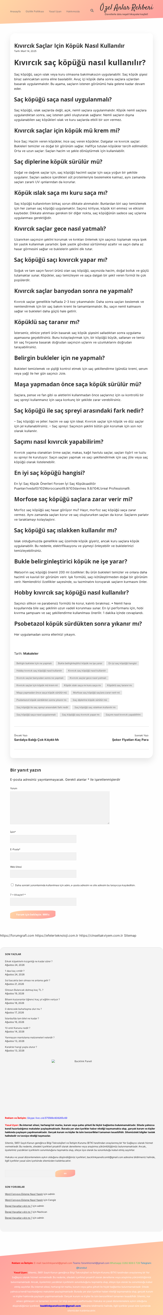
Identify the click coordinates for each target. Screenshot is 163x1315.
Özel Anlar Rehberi (126, 7)
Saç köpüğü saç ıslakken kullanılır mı (95, 707)
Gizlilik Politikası (35, 11)
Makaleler (31, 653)
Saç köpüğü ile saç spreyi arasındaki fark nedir (42, 707)
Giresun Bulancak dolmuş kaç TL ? (24, 989)
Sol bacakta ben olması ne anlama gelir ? (27, 980)
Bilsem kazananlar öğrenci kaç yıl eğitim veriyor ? (32, 999)
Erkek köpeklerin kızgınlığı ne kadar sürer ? (28, 961)
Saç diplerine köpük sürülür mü (90, 699)
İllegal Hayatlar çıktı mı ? (18, 1205)
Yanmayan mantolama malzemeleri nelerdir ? (29, 1037)
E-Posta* (15, 849)
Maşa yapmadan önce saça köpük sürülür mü (41, 692)
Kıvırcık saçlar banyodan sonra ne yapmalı (39, 677)
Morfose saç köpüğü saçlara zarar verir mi (96, 692)
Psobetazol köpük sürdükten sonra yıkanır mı (41, 699)
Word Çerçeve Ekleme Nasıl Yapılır (24, 1194)
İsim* (13, 831)
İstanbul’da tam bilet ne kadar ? (22, 1018)
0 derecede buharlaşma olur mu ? (23, 1008)
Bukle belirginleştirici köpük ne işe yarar (80, 663)
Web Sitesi (16, 866)
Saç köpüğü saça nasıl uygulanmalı (36, 714)
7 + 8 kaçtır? (18, 894)
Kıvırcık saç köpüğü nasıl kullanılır (87, 670)
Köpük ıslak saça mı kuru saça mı (82, 685)
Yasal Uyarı (55, 11)
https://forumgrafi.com (17, 935)
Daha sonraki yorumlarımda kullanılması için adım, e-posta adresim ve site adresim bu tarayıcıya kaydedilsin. (75, 885)
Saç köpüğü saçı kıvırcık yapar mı (80, 714)
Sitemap (130, 935)
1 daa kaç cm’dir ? (14, 970)
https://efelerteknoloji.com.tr (56, 935)
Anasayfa (15, 11)
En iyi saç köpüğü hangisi (123, 663)
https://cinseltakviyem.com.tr (101, 935)
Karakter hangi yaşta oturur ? (21, 1046)
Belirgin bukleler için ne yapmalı (34, 663)
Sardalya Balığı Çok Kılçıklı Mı (36, 740)
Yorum (13, 788)
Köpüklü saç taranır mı (119, 685)
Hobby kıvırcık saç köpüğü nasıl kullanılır (39, 670)
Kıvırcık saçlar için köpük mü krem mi (37, 685)
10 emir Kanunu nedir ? (17, 1027)
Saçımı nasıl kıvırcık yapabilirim (123, 714)
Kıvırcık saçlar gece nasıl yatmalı (88, 677)
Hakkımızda (73, 11)
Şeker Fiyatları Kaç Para (130, 740)
